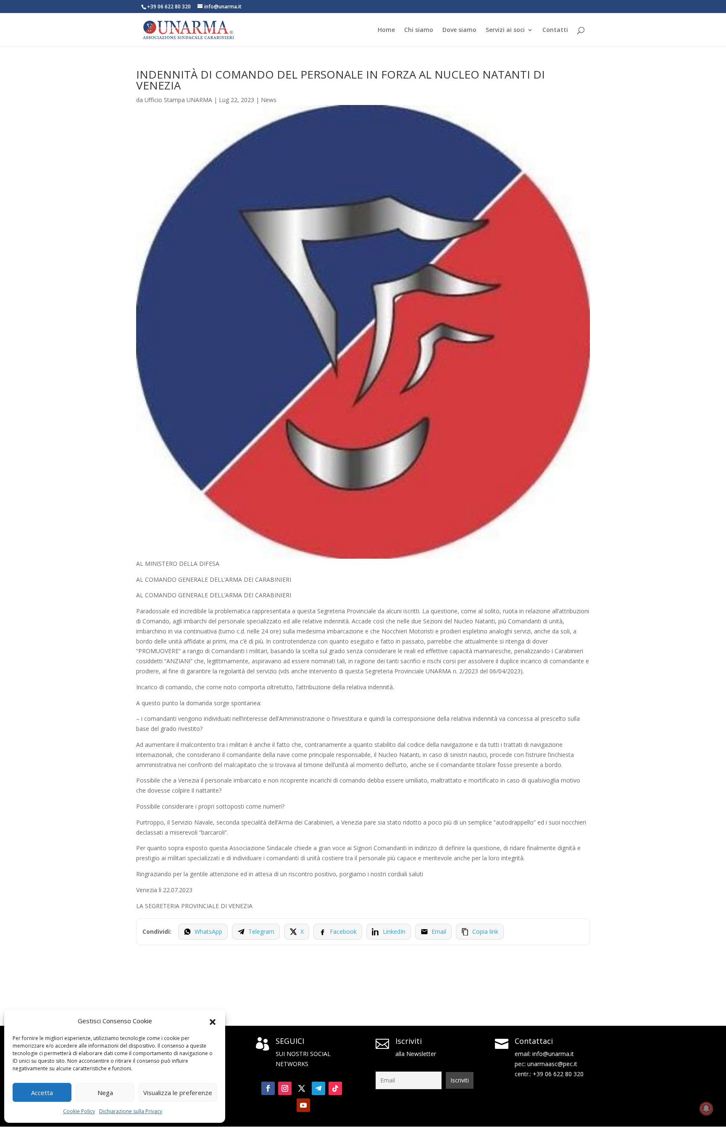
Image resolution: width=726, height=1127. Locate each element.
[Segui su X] (301, 1088)
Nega (105, 1092)
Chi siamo (418, 30)
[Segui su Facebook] (268, 1088)
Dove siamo (459, 30)
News (268, 100)
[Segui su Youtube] (303, 1105)
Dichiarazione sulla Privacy (130, 1111)
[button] (212, 1021)
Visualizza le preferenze (177, 1092)
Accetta (42, 1092)
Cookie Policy (79, 1111)
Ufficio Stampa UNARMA (178, 100)
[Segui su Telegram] (318, 1088)
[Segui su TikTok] (335, 1088)
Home (386, 30)
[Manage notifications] (706, 1108)
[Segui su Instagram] (285, 1088)
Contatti (555, 30)
